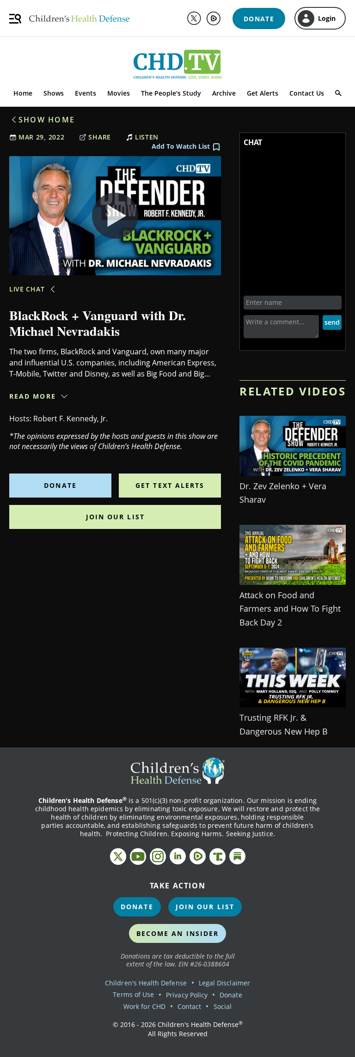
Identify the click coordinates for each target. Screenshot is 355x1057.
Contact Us (306, 93)
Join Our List (115, 516)
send (332, 322)
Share (99, 137)
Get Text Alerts (170, 485)
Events (85, 93)
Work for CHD (144, 1006)
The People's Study (171, 93)
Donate (60, 485)
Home (22, 93)
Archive (224, 93)
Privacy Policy (187, 994)
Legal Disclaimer (224, 982)
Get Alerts (262, 93)
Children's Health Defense (146, 982)
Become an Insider (177, 933)
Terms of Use (133, 994)
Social (223, 1006)
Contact (189, 1006)
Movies (118, 93)
